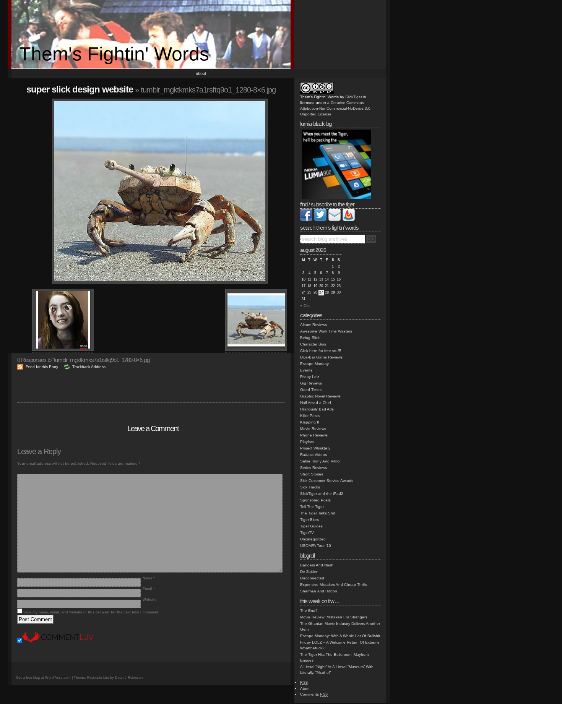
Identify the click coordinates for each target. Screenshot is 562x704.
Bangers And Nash (316, 565)
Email (149, 589)
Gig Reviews (311, 383)
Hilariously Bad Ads (317, 409)
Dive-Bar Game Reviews (321, 357)
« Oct (305, 305)
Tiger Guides (311, 526)
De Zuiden (309, 571)
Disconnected (312, 578)
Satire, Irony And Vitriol (320, 461)
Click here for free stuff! (320, 351)
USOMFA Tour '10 (315, 545)
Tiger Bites (309, 519)
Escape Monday (314, 364)
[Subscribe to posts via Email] (334, 219)
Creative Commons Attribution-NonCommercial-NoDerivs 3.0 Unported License (335, 108)
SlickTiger (353, 97)
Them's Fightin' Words (114, 54)
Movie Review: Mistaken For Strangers (333, 617)
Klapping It (309, 422)
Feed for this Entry (42, 367)
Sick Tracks (310, 487)
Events (306, 370)
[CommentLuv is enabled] (57, 641)
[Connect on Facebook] (306, 219)
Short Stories (311, 474)
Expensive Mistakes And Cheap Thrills (333, 584)
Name (149, 578)
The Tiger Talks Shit (317, 513)
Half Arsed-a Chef (315, 403)
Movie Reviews (313, 429)
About (201, 73)
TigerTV (307, 532)
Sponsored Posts (315, 500)
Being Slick (310, 338)
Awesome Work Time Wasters (326, 331)
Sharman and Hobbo (318, 591)
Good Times (311, 390)
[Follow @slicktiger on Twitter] (320, 219)
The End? (309, 610)
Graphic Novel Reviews (320, 396)
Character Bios (313, 344)
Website (149, 600)
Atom (304, 688)
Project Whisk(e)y (315, 448)
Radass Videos (313, 455)
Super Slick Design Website (79, 89)
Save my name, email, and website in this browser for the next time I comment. (91, 612)
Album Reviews (313, 325)
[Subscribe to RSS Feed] (349, 219)
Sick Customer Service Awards (326, 481)
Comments (314, 694)
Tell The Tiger (312, 506)
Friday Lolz (309, 377)
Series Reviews (313, 468)
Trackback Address (89, 367)
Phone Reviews (314, 435)
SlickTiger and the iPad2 (321, 494)
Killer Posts (310, 416)
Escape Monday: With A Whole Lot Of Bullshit (340, 636)
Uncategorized (313, 539)
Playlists (307, 442)
